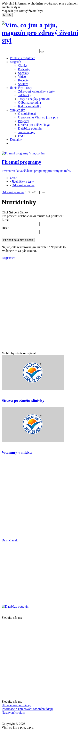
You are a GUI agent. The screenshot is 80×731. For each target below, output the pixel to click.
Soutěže (23, 84)
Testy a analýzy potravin (34, 99)
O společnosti (27, 113)
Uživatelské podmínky (16, 705)
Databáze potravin (30, 128)
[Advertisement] (40, 309)
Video (22, 76)
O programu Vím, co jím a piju (38, 117)
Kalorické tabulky (29, 106)
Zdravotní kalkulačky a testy (36, 91)
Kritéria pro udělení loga (34, 124)
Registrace (8, 257)
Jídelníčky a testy (21, 87)
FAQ (21, 136)
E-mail (6, 219)
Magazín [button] (15, 62)
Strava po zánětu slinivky (23, 400)
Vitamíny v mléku (17, 452)
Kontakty (16, 139)
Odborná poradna (29, 102)
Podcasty (24, 69)
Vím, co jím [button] (17, 110)
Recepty (23, 80)
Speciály (23, 73)
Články (22, 65)
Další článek (10, 540)
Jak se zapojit (26, 132)
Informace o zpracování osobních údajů (27, 709)
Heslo (5, 227)
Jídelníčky (24, 95)
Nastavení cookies (13, 712)
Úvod (13, 178)
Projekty (23, 121)
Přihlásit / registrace (22, 58)
